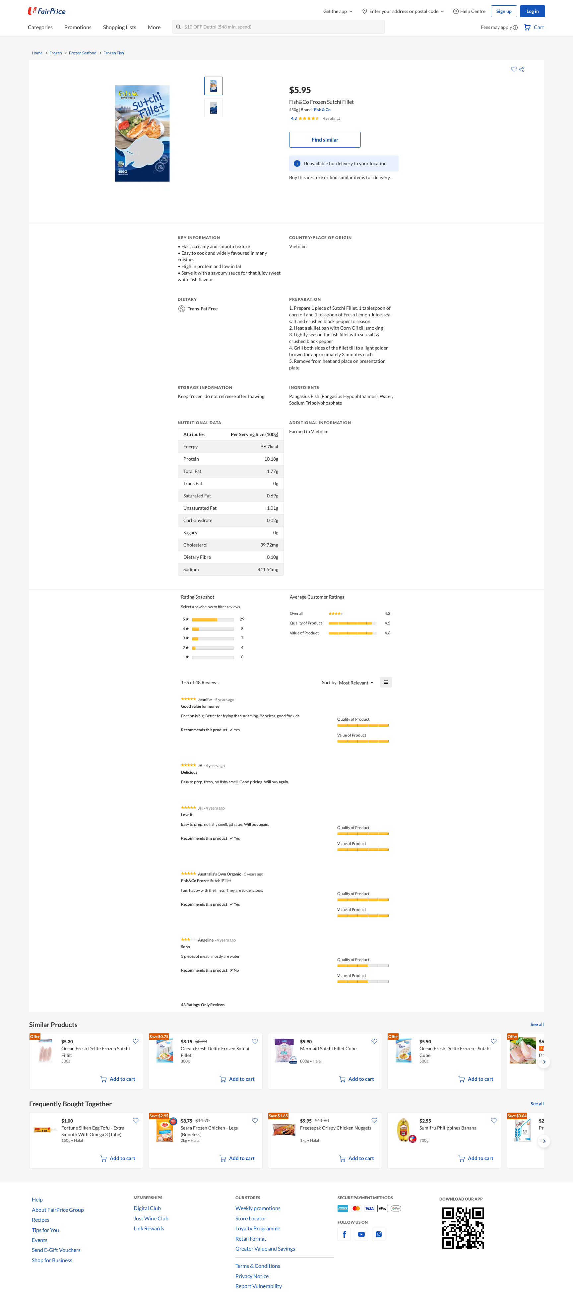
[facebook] (344, 1238)
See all (537, 1024)
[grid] (286, 1062)
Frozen (55, 53)
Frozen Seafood (82, 53)
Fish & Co (322, 109)
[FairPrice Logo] (47, 11)
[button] (515, 28)
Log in (533, 11)
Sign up (504, 11)
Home (37, 53)
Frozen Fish (113, 53)
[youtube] (361, 1238)
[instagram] (378, 1238)
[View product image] (214, 86)
